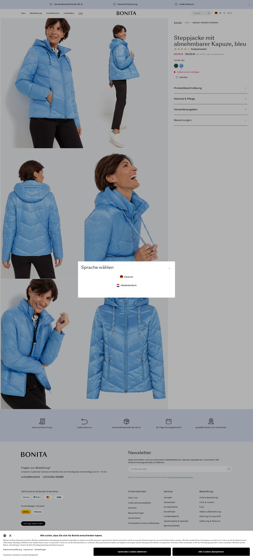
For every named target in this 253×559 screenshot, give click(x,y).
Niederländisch (129, 285)
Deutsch (128, 277)
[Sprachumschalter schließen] (169, 268)
